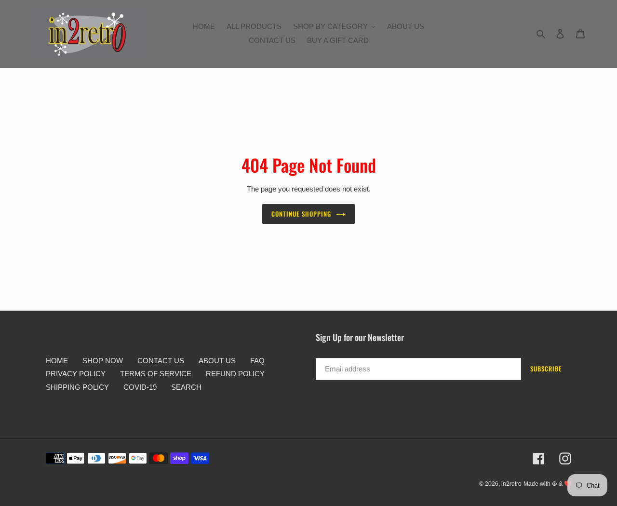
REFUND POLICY (235, 373)
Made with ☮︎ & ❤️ (547, 483)
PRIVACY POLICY (76, 373)
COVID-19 (140, 387)
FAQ (257, 360)
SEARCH (186, 387)
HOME (57, 360)
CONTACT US (160, 360)
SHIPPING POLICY (77, 387)
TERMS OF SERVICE (155, 373)
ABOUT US (217, 360)
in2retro (511, 483)
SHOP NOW (102, 360)
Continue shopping (301, 214)
